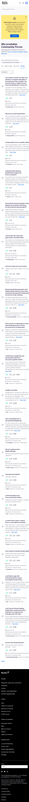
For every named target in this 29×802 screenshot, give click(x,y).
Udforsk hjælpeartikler (8, 694)
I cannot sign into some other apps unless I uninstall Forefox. (14, 236)
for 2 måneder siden (18, 489)
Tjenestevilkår (5, 791)
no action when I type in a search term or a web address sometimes (15, 521)
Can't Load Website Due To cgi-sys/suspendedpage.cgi (13, 419)
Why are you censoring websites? (15, 113)
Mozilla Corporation (11, 775)
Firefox (9, 101)
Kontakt (3, 799)
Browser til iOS (5, 711)
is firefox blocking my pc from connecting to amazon (13, 496)
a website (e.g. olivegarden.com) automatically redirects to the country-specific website (14, 357)
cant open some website (12, 474)
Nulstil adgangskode (7, 749)
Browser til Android (7, 708)
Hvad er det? (5, 746)
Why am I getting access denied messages (12, 450)
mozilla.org (4, 788)
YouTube (4, 771)
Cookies (3, 797)
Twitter (3, 688)
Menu (23, 3)
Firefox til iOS (10, 223)
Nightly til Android (6, 734)
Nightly (3, 731)
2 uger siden (19, 164)
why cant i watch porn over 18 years (16, 266)
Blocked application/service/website (16, 103)
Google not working (11, 390)
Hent (2, 703)
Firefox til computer (7, 706)
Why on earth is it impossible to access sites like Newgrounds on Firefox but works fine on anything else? (17, 325)
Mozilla (5, 673)
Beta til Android (6, 729)
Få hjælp (3, 755)
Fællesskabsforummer (9, 9)
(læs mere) (22, 95)
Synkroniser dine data (7, 752)
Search (20, 3)
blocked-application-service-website (10, 62)
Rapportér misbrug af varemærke (11, 683)
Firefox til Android (11, 253)
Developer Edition (6, 723)
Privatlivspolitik (6, 794)
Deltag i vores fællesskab (9, 691)
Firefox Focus (5, 714)
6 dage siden (22, 135)
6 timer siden (21, 107)
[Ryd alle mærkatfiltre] (22, 62)
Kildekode (4, 685)
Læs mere (14, 36)
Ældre (3, 661)
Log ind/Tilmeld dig (7, 743)
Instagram (7, 771)
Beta (2, 726)
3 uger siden (18, 229)
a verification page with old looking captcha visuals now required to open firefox (13, 577)
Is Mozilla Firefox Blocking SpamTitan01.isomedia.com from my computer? (13, 172)
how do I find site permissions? (14, 642)
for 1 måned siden (17, 349)
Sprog (2, 763)
